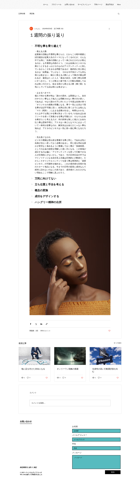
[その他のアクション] (109, 28)
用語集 (32, 13)
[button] (119, 13)
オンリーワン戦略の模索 (68, 369)
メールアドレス (78, 435)
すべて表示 (117, 343)
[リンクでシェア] (47, 324)
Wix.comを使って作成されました (31, 474)
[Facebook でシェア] (31, 324)
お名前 (75, 426)
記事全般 (22, 13)
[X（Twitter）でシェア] (36, 324)
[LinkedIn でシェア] (41, 324)
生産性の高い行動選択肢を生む (105, 370)
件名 (74, 444)
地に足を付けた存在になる (33, 369)
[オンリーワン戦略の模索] (70, 356)
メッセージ (76, 453)
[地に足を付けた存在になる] (34, 356)
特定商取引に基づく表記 (28, 467)
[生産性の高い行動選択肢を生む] (105, 356)
